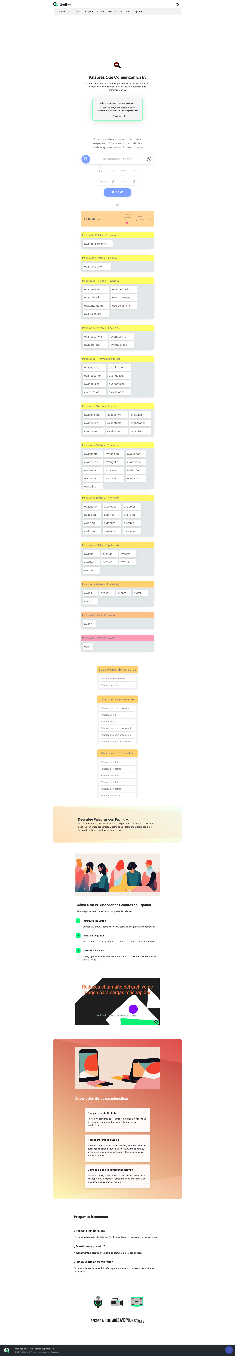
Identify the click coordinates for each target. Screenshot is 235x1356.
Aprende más (128, 103)
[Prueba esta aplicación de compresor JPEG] (117, 1001)
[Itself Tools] (117, 1312)
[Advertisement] (117, 36)
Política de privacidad (128, 110)
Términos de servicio (106, 110)
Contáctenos (55, 1352)
